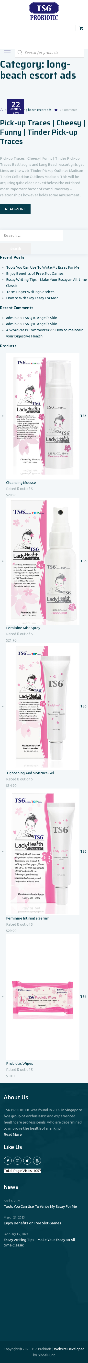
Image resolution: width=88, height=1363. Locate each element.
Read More (13, 1134)
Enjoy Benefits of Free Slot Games (35, 273)
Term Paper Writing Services (30, 292)
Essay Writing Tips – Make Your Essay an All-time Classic (40, 1242)
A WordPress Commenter (27, 330)
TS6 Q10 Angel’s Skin (39, 318)
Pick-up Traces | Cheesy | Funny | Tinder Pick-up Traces (43, 132)
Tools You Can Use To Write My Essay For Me (42, 267)
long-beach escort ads (36, 109)
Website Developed (69, 1349)
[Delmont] (44, 11)
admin (11, 318)
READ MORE (15, 209)
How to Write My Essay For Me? (32, 298)
